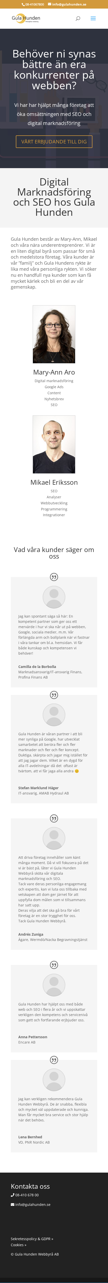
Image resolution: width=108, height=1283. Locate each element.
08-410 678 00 (26, 1195)
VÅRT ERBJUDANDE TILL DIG (54, 141)
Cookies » (18, 1244)
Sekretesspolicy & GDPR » (32, 1238)
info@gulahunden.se (32, 1204)
